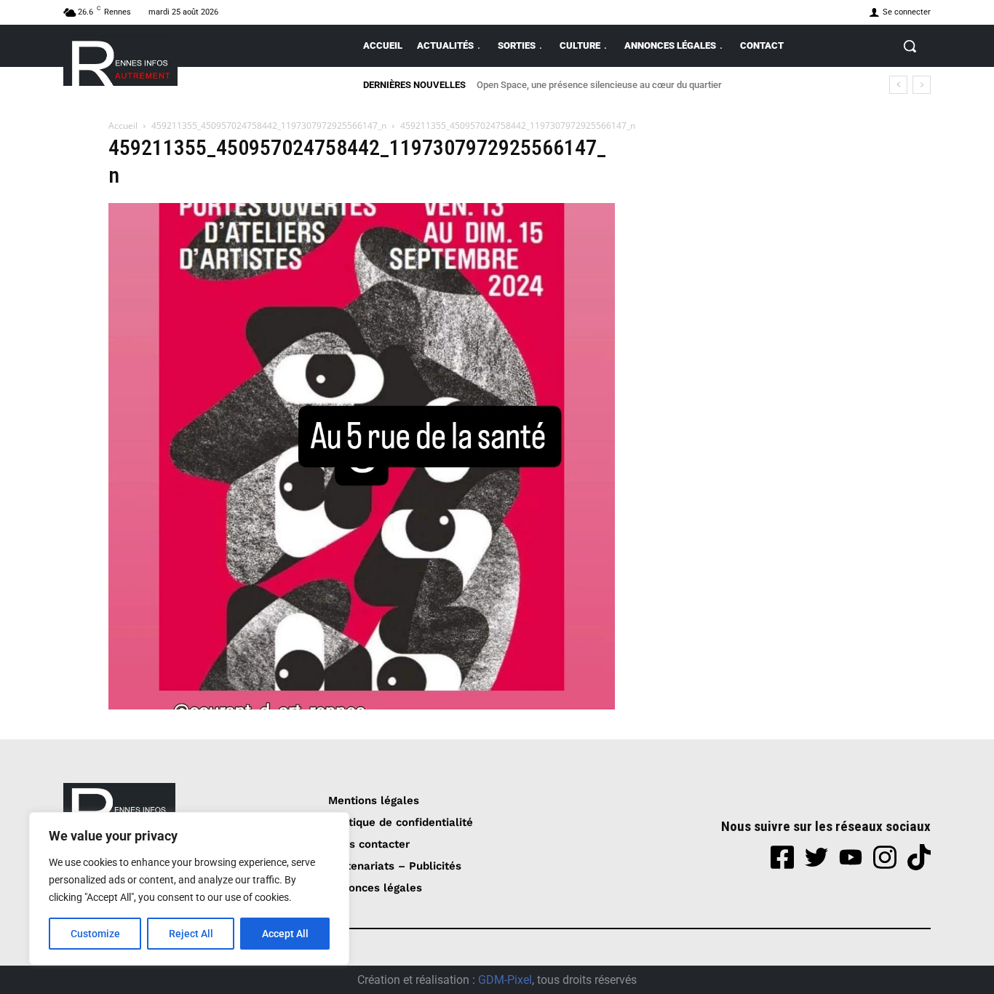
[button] (909, 46)
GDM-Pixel (505, 980)
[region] (189, 888)
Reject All (191, 933)
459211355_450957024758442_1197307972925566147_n (268, 125)
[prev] (898, 85)
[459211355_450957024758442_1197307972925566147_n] (361, 705)
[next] (922, 85)
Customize (95, 933)
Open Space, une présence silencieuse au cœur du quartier (599, 84)
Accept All (285, 933)
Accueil (123, 125)
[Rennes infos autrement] (120, 61)
